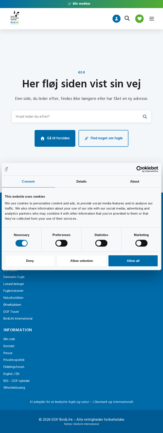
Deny (30, 261)
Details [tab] (81, 181)
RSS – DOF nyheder (16, 381)
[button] (81, 116)
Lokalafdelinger (13, 284)
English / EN (11, 374)
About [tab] (134, 181)
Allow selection (81, 261)
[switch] (61, 243)
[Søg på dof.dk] (127, 18)
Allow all (133, 261)
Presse (8, 353)
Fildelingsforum (13, 367)
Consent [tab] (28, 181)
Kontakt (9, 346)
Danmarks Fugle (14, 277)
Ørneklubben (12, 305)
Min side (9, 339)
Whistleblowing (14, 388)
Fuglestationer (13, 291)
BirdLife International (17, 318)
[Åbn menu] (151, 18)
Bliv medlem (81, 4)
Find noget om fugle (107, 138)
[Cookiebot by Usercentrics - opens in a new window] (139, 169)
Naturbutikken (13, 298)
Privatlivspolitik (14, 360)
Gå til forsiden (58, 138)
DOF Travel (11, 312)
